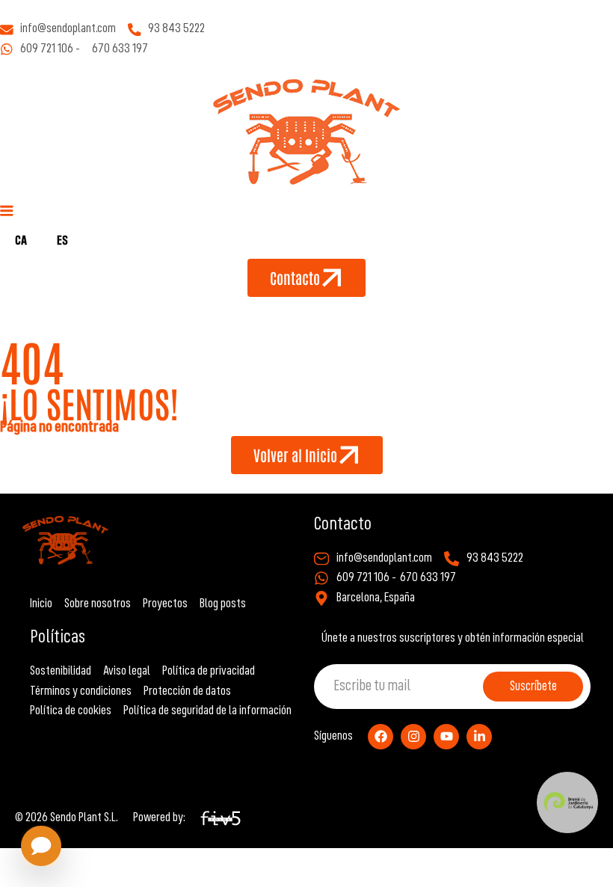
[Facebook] (380, 736)
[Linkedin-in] (479, 736)
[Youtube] (446, 736)
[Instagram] (413, 736)
